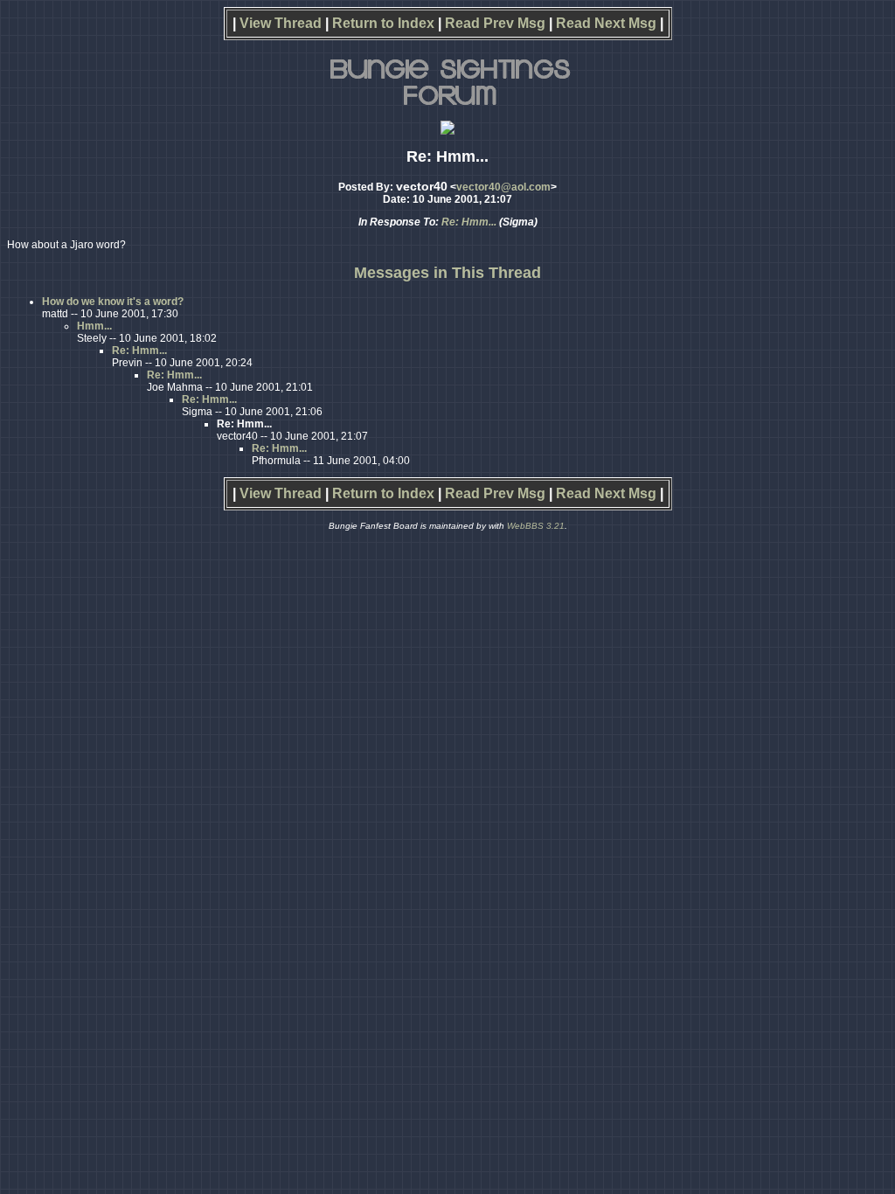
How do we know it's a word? (113, 301)
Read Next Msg (606, 23)
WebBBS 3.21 (536, 526)
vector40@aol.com (503, 187)
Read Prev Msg (495, 23)
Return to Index (383, 23)
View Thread (280, 23)
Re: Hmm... (468, 222)
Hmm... (94, 326)
